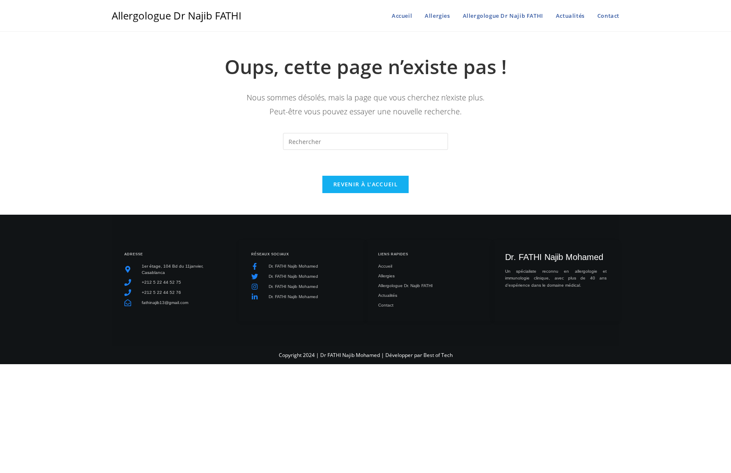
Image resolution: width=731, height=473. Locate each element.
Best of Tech (438, 355)
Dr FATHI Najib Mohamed (350, 355)
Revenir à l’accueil (365, 184)
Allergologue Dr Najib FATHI (177, 15)
